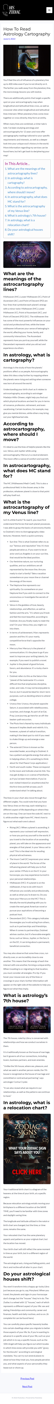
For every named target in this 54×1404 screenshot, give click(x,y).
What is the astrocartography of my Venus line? (26, 208)
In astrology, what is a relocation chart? (21, 222)
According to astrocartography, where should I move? (27, 190)
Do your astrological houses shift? (25, 232)
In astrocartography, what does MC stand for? (27, 199)
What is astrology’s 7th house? (27, 215)
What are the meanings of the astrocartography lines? (26, 171)
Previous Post (27, 1378)
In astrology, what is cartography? (20, 180)
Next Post (27, 1386)
